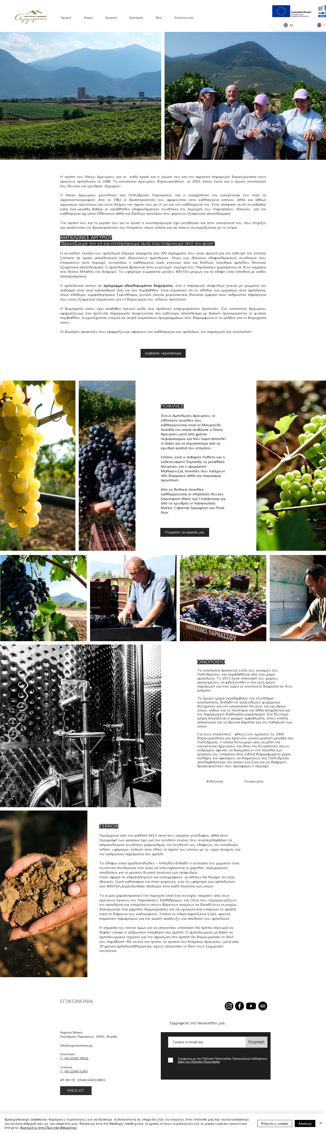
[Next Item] (318, 598)
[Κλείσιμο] (320, 1123)
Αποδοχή (305, 1123)
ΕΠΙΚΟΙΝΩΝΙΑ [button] (76, 1001)
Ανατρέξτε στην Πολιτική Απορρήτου (48, 1127)
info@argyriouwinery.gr (76, 1045)
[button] (136, 16)
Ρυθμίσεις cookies (274, 1123)
